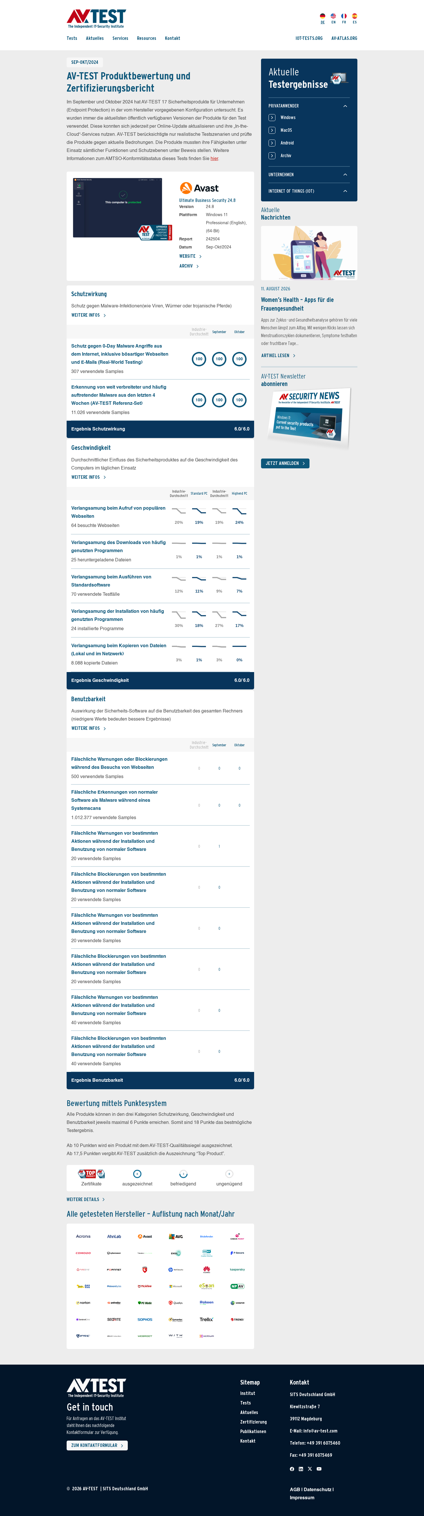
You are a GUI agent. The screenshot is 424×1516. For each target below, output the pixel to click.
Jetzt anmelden (282, 463)
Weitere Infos (86, 315)
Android (287, 143)
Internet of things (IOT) (291, 191)
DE (323, 22)
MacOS (286, 130)
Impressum (302, 1498)
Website (187, 256)
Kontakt (172, 38)
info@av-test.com (320, 1431)
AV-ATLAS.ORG (344, 38)
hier (214, 159)
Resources (146, 38)
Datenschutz (317, 1490)
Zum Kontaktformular (94, 1445)
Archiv (186, 266)
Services (120, 38)
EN (333, 22)
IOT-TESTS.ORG (309, 38)
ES (355, 22)
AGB (295, 1490)
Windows (288, 117)
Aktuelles (95, 38)
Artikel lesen (275, 355)
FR (344, 22)
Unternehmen (281, 174)
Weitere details (83, 1199)
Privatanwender (284, 106)
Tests (72, 38)
